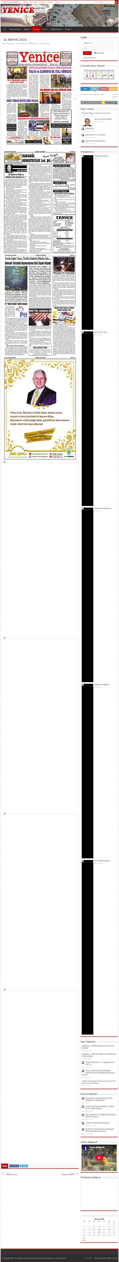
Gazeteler (36, 29)
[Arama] (116, 2)
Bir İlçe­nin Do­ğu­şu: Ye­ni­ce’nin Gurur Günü (96, 113)
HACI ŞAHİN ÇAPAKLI (102, 861)
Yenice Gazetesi (14, 29)
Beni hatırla (100, 53)
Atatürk (67, 29)
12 (94, 1229)
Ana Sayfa (5, 29)
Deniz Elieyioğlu (9, 43)
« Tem (84, 1240)
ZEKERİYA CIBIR (68, 1173)
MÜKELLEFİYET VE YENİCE (95, 135)
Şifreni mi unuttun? (89, 58)
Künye (25, 2)
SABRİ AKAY (89, 129)
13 (99, 1229)
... (67, 1258)
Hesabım (50, 2)
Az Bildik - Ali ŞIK (111, 1258)
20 (99, 1232)
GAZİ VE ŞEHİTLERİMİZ (103, 119)
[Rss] (96, 2)
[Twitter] (100, 2)
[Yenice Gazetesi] (59, 15)
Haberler (27, 29)
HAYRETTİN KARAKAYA (103, 508)
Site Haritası (33, 2)
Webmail (42, 2)
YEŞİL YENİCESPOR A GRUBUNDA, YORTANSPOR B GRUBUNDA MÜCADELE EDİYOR (98, 1073)
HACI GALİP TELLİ (101, 332)
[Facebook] (98, 2)
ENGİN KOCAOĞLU (101, 156)
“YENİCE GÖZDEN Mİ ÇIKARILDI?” (97, 1123)
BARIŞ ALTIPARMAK (101, 685)
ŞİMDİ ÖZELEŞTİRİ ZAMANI (95, 141)
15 (109, 1229)
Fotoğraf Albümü (55, 29)
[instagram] (103, 2)
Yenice (44, 29)
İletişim (58, 2)
